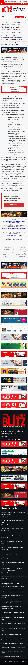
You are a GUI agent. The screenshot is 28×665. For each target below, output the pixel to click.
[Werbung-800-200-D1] (14, 446)
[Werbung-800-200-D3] (14, 463)
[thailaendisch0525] (14, 331)
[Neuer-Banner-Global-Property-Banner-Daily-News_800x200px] (14, 92)
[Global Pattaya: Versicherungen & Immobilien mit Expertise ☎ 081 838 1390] (14, 278)
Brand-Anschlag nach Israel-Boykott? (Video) (12, 586)
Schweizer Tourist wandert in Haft (15, 536)
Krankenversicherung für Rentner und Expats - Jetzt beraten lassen (14, 222)
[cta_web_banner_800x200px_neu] (14, 323)
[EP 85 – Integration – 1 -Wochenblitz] (14, 472)
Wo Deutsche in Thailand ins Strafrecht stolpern (13, 647)
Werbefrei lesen (19, 17)
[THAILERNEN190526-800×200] (14, 53)
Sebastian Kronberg (15, 32)
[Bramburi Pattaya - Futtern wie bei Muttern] (14, 217)
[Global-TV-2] (14, 382)
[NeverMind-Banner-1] (14, 340)
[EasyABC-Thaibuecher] (14, 287)
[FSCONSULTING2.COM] (14, 306)
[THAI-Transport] (14, 391)
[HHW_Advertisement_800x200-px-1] (14, 480)
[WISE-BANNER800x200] (14, 348)
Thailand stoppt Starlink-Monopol (15, 562)
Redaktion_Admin (5, 512)
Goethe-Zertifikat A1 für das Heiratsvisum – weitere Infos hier (14, 229)
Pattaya (3, 243)
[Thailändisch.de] (14, 455)
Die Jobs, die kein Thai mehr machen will (11, 656)
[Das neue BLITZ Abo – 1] (14, 357)
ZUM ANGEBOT (14, 204)
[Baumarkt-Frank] (14, 374)
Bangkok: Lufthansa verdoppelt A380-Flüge (12, 643)
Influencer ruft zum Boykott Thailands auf (11, 634)
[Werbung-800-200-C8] (14, 408)
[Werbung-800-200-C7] (14, 399)
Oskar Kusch (4, 528)
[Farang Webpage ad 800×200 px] (14, 314)
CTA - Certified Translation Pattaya (14, 235)
